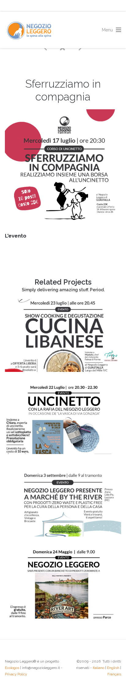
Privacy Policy (16, 674)
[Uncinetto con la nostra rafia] (63, 452)
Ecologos (12, 668)
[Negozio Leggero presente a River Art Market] (63, 617)
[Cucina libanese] (63, 370)
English (113, 668)
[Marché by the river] (63, 534)
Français (114, 674)
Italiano (98, 668)
